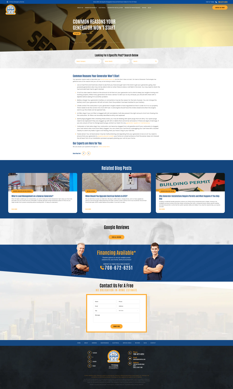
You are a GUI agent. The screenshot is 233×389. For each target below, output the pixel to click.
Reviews (137, 343)
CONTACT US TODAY (220, 7)
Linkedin (94, 361)
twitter (88, 153)
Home (79, 343)
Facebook (95, 353)
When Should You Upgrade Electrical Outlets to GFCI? (106, 196)
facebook (84, 153)
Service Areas (127, 343)
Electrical (102, 7)
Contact (153, 343)
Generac (94, 343)
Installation (115, 7)
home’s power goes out (107, 79)
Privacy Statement (139, 384)
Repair (144, 7)
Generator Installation (18, 191)
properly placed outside (105, 136)
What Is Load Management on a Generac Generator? (32, 196)
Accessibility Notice (129, 384)
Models (91, 7)
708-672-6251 (223, 2)
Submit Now (116, 326)
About (86, 343)
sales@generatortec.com (139, 359)
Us (80, 7)
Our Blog (25, 191)
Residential (29, 191)
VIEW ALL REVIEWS (116, 237)
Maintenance (132, 7)
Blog (149, 7)
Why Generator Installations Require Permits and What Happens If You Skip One (189, 197)
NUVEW (91, 384)
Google (94, 366)
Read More (14, 209)
